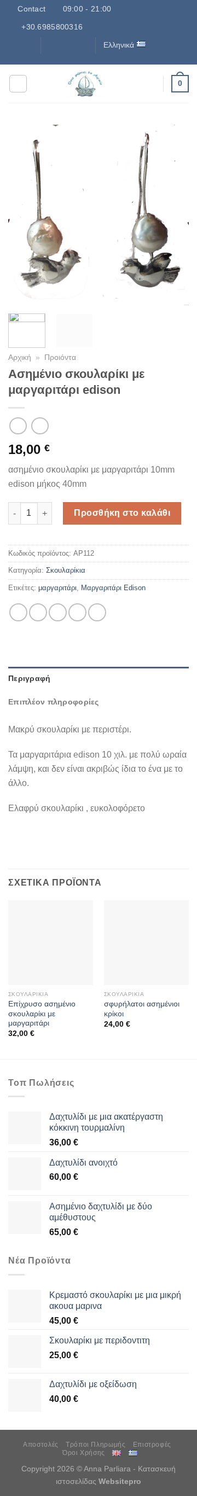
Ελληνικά (118, 44)
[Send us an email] (82, 45)
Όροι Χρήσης (83, 1453)
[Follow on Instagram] (60, 45)
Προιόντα (60, 357)
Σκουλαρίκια (65, 570)
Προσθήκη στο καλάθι (122, 512)
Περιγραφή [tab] (29, 678)
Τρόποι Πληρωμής (95, 1444)
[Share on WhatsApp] (18, 612)
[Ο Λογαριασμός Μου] (149, 84)
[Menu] (18, 83)
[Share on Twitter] (58, 612)
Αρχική (19, 357)
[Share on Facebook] (38, 612)
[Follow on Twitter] (71, 45)
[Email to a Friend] (77, 612)
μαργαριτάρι (57, 588)
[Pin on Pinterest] (97, 612)
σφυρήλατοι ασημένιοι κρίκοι (141, 1009)
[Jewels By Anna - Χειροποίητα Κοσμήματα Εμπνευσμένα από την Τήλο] (86, 84)
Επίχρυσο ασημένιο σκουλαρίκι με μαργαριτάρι (42, 1013)
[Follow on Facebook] (50, 45)
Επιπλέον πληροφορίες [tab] (53, 701)
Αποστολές (41, 1444)
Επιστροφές (152, 1444)
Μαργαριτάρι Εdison (113, 588)
